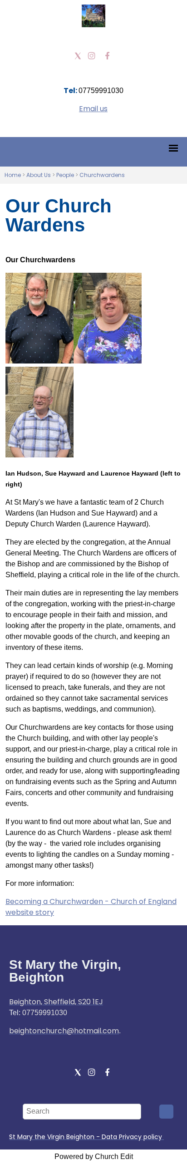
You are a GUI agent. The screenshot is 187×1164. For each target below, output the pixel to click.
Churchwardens (102, 175)
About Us (38, 175)
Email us (93, 108)
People (65, 175)
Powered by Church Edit (93, 1156)
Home (13, 175)
